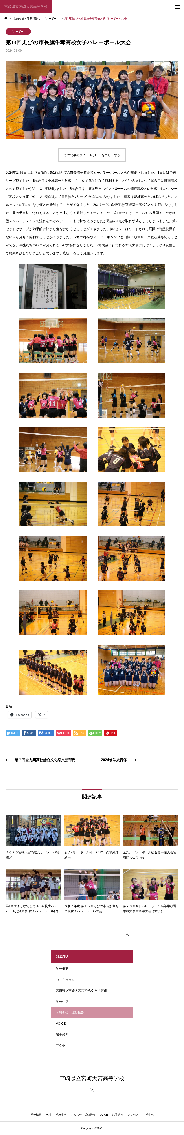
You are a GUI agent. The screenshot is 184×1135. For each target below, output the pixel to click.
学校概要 (62, 968)
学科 (48, 1114)
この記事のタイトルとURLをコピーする (92, 155)
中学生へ (148, 1114)
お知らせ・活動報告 (83, 1114)
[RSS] (92, 1090)
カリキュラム (65, 979)
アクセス (62, 1045)
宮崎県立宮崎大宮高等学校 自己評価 (81, 990)
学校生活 (62, 1001)
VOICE (61, 1023)
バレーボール (18, 31)
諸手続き (62, 1034)
